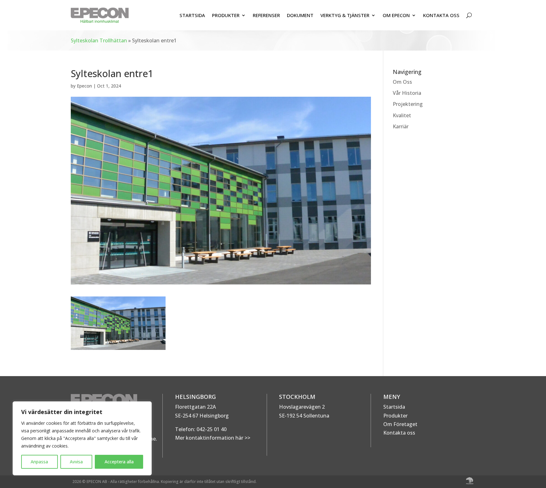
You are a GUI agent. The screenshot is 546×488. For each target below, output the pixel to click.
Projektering (408, 104)
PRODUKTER (226, 15)
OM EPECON (396, 15)
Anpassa (39, 462)
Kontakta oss (399, 432)
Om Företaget (400, 424)
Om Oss (402, 81)
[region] (82, 438)
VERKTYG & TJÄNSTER (344, 15)
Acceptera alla (119, 462)
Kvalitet (402, 115)
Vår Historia (407, 92)
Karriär (401, 126)
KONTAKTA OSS (441, 15)
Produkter (395, 415)
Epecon (84, 86)
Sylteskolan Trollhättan (99, 40)
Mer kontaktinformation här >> (212, 437)
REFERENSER (266, 15)
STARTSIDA (192, 15)
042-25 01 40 (211, 429)
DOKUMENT (300, 15)
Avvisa (76, 462)
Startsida (394, 406)
